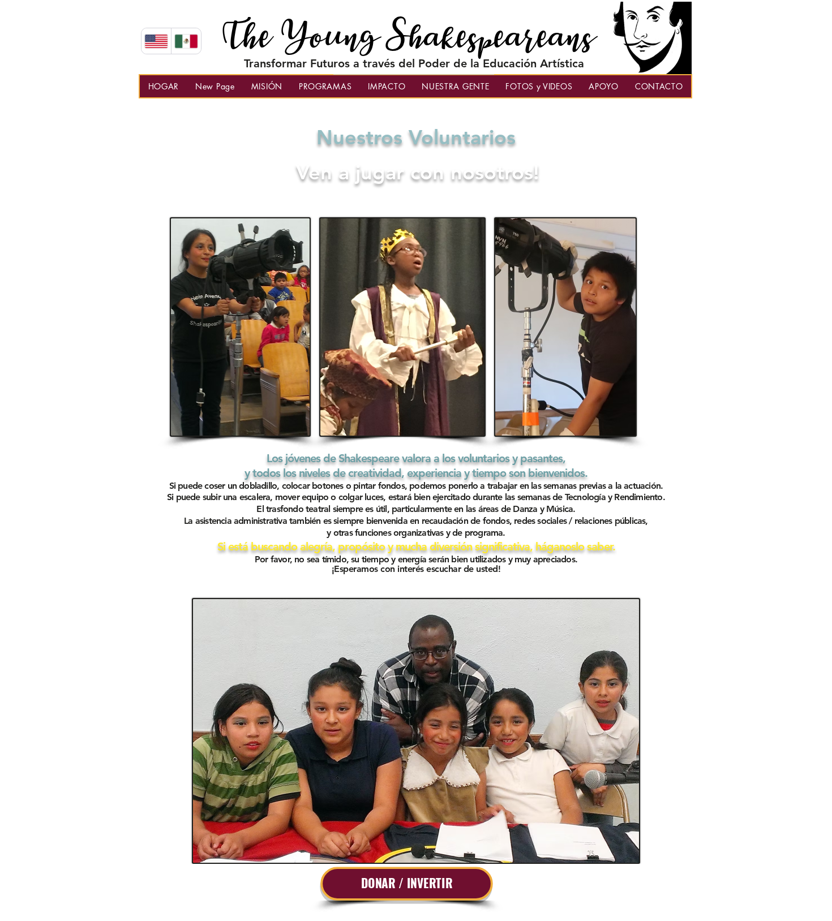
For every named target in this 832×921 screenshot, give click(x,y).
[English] (156, 41)
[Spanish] (186, 41)
